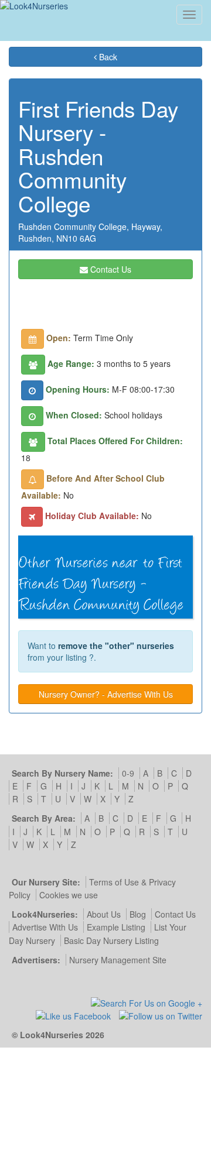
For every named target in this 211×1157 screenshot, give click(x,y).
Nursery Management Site (117, 960)
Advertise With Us (45, 927)
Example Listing (116, 927)
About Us (104, 914)
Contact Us (109, 269)
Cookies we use (68, 895)
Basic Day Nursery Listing (111, 940)
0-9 (128, 773)
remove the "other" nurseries (116, 645)
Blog (138, 914)
